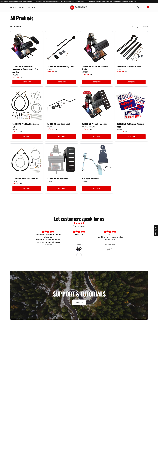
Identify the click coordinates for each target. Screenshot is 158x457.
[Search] (138, 7)
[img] (79, 223)
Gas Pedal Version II (90, 178)
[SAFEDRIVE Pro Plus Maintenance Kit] (26, 105)
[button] (77, 254)
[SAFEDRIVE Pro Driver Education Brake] (96, 47)
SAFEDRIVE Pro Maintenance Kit (25, 178)
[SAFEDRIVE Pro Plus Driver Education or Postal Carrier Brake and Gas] (26, 47)
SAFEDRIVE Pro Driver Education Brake (95, 68)
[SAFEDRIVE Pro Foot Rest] (61, 160)
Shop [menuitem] (12, 7)
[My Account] (142, 7)
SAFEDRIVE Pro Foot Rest (57, 178)
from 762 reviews (79, 226)
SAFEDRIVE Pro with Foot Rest (94, 123)
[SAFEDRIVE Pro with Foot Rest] (96, 105)
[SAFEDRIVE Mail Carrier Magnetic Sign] (131, 105)
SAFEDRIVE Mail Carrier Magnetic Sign (130, 125)
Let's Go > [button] (79, 302)
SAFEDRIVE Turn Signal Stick (58, 123)
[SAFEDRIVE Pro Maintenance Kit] (26, 160)
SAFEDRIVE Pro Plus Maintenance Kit (25, 125)
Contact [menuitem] (31, 7)
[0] (146, 7)
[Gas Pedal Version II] (96, 160)
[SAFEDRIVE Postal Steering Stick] (61, 47)
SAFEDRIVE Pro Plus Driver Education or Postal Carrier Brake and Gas (26, 69)
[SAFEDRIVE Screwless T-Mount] (131, 47)
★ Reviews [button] (156, 231)
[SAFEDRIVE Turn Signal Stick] (61, 105)
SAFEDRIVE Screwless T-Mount (129, 66)
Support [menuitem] (22, 7)
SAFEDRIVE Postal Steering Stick (60, 66)
